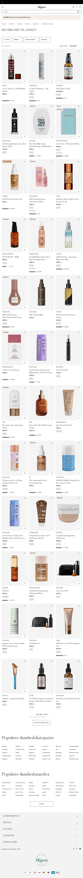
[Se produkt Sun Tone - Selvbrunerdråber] (68, 121)
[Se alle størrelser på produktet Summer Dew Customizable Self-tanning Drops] (4, 652)
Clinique (71, 782)
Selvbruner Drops (63, 89)
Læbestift (58, 755)
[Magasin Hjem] (41, 7)
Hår (57, 749)
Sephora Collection (34, 587)
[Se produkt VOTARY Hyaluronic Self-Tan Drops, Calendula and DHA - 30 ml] (41, 676)
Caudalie (4, 196)
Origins (4, 792)
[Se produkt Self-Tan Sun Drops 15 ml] (15, 176)
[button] (73, 7)
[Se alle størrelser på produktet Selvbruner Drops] (58, 95)
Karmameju (18, 785)
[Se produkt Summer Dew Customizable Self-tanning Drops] (15, 621)
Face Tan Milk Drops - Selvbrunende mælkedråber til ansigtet (41, 146)
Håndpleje (18, 759)
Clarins (58, 196)
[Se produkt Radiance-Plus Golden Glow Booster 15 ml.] (68, 176)
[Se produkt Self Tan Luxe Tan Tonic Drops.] (68, 292)
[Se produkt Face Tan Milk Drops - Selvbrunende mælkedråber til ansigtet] (41, 121)
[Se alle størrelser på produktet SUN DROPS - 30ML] (4, 263)
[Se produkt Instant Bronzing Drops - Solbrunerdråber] (41, 568)
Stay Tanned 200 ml (64, 425)
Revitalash (59, 789)
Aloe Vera (45, 746)
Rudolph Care (33, 85)
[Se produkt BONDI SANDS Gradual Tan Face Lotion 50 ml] (68, 458)
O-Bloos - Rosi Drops (10, 370)
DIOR (30, 422)
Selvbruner (32, 749)
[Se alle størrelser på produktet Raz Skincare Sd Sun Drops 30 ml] (58, 707)
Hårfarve (18, 746)
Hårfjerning (32, 755)
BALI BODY (32, 140)
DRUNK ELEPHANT (7, 366)
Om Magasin (10, 842)
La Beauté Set (34, 643)
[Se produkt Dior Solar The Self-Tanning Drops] (41, 402)
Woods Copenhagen (8, 253)
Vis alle (41, 804)
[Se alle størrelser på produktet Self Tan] (5, 597)
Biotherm (58, 792)
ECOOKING (59, 85)
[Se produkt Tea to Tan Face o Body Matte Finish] (15, 66)
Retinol (58, 759)
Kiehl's (44, 785)
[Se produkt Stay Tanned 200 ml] (68, 402)
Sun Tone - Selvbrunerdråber (67, 144)
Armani (58, 795)
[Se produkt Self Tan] (15, 568)
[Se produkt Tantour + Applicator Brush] (15, 676)
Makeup (4, 746)
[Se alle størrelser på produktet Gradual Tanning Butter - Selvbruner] (58, 544)
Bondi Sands (33, 366)
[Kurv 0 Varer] (80, 7)
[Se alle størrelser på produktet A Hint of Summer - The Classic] (31, 97)
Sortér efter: (64, 46)
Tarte (3, 422)
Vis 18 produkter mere (41, 722)
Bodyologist (5, 640)
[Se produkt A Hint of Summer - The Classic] (41, 66)
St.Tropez (59, 253)
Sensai (58, 640)
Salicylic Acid (46, 759)
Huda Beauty (73, 795)
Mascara (58, 746)
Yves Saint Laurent (7, 789)
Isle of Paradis (33, 196)
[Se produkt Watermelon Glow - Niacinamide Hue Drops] (15, 292)
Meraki (31, 789)
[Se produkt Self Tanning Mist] (41, 292)
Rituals (31, 782)
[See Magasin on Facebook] (77, 849)
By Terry (4, 85)
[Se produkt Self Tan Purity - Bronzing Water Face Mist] (68, 234)
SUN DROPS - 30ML (10, 257)
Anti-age (18, 755)
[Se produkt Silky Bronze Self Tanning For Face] (68, 621)
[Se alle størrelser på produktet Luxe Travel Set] (58, 597)
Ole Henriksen (6, 782)
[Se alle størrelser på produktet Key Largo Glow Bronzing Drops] (4, 434)
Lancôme (32, 785)
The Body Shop (20, 782)
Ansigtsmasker (6, 755)
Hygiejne (4, 759)
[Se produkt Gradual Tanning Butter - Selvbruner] (68, 513)
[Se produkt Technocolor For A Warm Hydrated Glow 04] (15, 458)
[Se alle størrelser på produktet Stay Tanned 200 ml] (59, 431)
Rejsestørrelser (74, 746)
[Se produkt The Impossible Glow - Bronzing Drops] (41, 458)
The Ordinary (46, 789)
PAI (30, 477)
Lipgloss (71, 755)
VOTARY (31, 695)
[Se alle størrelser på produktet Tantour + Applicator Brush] (4, 705)
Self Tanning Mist (36, 315)
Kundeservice (11, 816)
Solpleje (4, 752)
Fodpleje (4, 749)
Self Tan (5, 591)
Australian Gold (33, 532)
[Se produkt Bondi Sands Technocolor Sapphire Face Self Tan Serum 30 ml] (15, 513)
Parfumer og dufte (74, 752)
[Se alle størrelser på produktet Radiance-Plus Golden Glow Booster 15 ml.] (58, 208)
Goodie (7, 829)
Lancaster (5, 587)
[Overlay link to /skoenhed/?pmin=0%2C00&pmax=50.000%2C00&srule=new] (41, 17)
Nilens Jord (72, 785)
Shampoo (32, 759)
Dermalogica (60, 785)
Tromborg (72, 789)
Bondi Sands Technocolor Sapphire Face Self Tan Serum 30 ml (14, 538)
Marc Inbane (59, 366)
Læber (17, 752)
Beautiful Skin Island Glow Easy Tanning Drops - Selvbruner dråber (39, 259)
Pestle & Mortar (6, 140)
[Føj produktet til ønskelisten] (25, 51)
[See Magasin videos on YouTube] (80, 849)
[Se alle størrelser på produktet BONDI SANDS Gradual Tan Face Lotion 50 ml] (58, 489)
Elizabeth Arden (74, 792)
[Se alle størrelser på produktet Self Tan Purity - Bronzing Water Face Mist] (58, 265)
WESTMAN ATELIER (61, 140)
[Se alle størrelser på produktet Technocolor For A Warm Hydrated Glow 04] (5, 489)
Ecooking (32, 792)
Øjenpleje (59, 752)
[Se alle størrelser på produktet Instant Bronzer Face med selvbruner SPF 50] (31, 544)
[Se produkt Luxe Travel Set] (68, 568)
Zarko (4, 795)
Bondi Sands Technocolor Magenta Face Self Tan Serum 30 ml (40, 372)
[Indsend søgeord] (4, 11)
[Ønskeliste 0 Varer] (77, 7)
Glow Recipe (6, 311)
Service (7, 822)
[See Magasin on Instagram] (73, 849)
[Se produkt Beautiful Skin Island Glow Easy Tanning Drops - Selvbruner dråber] (41, 234)
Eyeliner (44, 749)
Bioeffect (45, 782)
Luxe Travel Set (62, 591)
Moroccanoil (19, 789)
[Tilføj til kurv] (25, 81)
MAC (3, 785)
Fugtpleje (32, 752)
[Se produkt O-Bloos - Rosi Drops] (15, 347)
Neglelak (31, 746)
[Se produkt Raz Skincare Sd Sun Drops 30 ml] (68, 676)
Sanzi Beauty (33, 311)
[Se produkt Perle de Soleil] (68, 347)
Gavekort (8, 836)
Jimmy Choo (19, 792)
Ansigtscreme (19, 749)
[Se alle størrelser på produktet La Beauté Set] (31, 649)
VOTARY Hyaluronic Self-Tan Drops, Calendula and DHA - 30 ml (41, 701)
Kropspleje (72, 749)
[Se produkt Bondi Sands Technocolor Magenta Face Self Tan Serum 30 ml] (41, 347)
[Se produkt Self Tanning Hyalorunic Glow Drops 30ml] (15, 121)
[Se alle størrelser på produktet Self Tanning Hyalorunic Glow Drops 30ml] (4, 152)
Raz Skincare (60, 695)
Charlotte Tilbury (34, 253)
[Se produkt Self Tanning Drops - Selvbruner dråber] (41, 176)
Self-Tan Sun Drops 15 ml (12, 199)
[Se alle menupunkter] (3, 7)
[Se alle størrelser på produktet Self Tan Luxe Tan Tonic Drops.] (58, 323)
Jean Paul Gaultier (34, 795)
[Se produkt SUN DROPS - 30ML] (15, 234)
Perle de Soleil (61, 370)
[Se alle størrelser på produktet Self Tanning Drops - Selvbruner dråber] (31, 208)
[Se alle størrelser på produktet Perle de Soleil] (58, 376)
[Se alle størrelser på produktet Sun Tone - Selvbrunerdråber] (58, 150)
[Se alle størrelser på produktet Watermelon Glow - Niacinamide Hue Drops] (4, 323)
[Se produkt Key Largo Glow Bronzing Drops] (15, 402)
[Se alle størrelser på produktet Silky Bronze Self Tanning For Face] (58, 652)
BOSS (44, 795)
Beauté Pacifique (61, 422)
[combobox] (41, 12)
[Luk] (73, 449)
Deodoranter (46, 755)
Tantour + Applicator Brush (13, 699)
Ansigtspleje (46, 752)
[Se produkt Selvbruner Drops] (68, 66)
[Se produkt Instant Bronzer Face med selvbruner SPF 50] (41, 513)
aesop (44, 792)
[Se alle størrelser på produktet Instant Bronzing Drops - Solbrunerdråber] (31, 599)
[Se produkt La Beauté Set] (41, 621)
